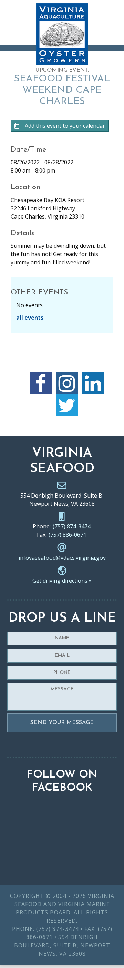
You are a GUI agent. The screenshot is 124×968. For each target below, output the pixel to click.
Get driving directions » (62, 581)
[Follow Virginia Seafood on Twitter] (67, 405)
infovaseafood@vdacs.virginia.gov (62, 557)
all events (29, 317)
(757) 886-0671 (67, 534)
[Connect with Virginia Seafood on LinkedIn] (93, 383)
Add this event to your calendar (64, 126)
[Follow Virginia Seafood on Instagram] (67, 383)
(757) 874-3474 (72, 526)
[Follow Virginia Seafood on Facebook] (41, 383)
